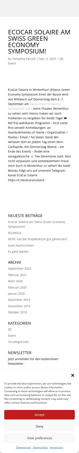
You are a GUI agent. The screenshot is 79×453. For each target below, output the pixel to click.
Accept (39, 414)
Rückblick (14, 233)
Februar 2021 (17, 275)
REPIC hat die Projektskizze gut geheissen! (37, 239)
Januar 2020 (16, 294)
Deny (39, 426)
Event (12, 63)
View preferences (39, 438)
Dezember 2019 (19, 300)
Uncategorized (18, 342)
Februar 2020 (17, 287)
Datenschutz (23, 447)
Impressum (56, 447)
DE (61, 59)
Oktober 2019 (17, 312)
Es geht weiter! (18, 252)
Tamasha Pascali (24, 59)
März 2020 (15, 281)
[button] (73, 375)
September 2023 (19, 268)
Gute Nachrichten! (21, 245)
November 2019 (19, 306)
